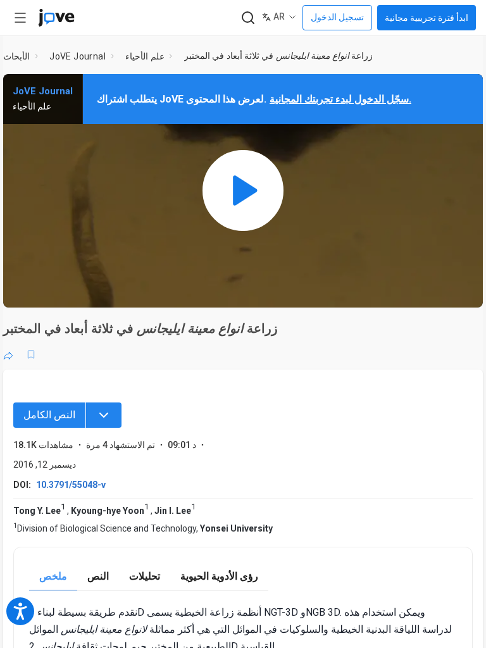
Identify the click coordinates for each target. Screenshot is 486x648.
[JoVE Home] (56, 18)
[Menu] (104, 415)
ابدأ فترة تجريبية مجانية (426, 18)
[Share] (8, 354)
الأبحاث (16, 56)
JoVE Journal (77, 56)
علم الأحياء (144, 56)
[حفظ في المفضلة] (31, 354)
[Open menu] (20, 18)
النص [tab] (98, 576)
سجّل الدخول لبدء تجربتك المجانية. (340, 99)
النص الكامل (49, 415)
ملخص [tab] (53, 576)
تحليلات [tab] (144, 576)
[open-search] (248, 18)
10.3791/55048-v (71, 485)
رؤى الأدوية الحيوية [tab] (219, 576)
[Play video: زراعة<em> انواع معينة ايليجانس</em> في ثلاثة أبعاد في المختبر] (243, 191)
